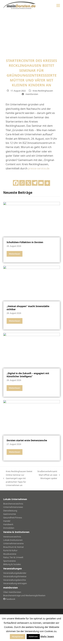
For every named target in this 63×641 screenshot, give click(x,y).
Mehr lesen (47, 636)
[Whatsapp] (22, 183)
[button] (58, 5)
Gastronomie (9, 514)
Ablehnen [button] (33, 636)
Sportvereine (9, 560)
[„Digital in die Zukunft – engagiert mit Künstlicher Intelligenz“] (31, 350)
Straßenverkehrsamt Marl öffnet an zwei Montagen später (47, 475)
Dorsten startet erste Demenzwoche (27, 440)
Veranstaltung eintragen (15, 583)
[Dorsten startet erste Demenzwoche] (31, 417)
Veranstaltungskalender (14, 573)
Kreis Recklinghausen (43, 90)
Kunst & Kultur (10, 550)
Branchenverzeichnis (13, 503)
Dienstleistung (10, 510)
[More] (47, 183)
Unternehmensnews (13, 507)
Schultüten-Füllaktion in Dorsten (25, 242)
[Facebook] (16, 183)
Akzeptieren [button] (17, 636)
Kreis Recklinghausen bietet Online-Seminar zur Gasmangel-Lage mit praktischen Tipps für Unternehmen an (17, 478)
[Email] (41, 183)
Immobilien (8, 527)
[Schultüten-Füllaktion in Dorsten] (31, 219)
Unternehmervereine (13, 543)
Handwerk (8, 524)
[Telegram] (34, 183)
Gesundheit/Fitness (12, 517)
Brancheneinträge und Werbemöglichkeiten (24, 595)
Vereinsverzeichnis (12, 536)
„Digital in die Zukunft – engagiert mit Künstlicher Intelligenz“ (28, 375)
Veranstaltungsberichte (14, 579)
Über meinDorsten (12, 592)
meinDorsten (32, 94)
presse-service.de (38, 168)
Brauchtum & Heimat (13, 546)
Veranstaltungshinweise (14, 576)
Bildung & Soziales (12, 564)
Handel (6, 520)
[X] (28, 183)
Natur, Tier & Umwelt (13, 557)
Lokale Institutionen (13, 540)
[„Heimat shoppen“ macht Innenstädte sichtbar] (31, 283)
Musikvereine (9, 553)
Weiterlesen (14, 253)
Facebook (10, 599)
